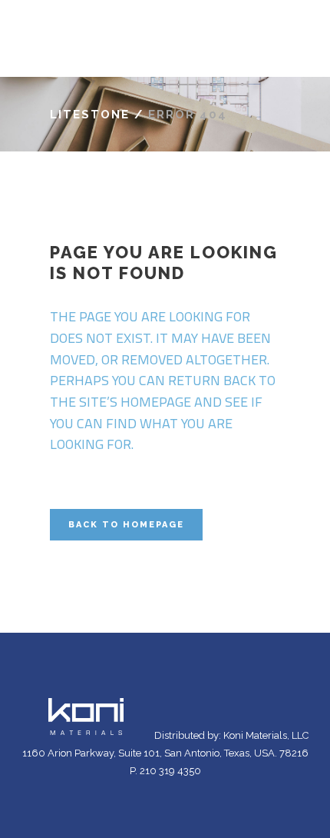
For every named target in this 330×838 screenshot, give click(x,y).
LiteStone (90, 114)
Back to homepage (126, 525)
